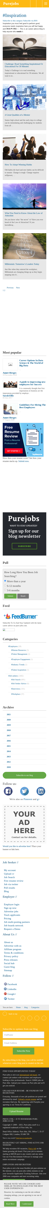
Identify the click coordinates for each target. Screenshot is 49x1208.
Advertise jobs (11, 911)
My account (10, 870)
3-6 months (13, 590)
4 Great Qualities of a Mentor (17, 115)
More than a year (16, 581)
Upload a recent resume (27, 1099)
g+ (38, 799)
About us (8, 942)
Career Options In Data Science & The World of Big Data (31, 363)
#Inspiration (14, 15)
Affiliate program (12, 949)
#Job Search (21, 60)
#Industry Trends (18, 665)
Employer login (11, 904)
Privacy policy (11, 956)
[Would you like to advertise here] (24, 824)
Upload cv (9, 873)
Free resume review (13, 880)
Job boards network (13, 925)
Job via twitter (11, 884)
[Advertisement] (24, 321)
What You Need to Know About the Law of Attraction (23, 214)
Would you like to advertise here (16, 846)
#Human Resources (18, 650)
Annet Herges (9, 373)
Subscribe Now (23, 1051)
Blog (6, 891)
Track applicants (12, 915)
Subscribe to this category (13, 21)
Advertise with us (12, 945)
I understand (26, 1204)
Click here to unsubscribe (24, 1138)
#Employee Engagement (20, 659)
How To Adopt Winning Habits (18, 164)
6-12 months (14, 585)
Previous (10, 288)
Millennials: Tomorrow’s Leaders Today (22, 264)
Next (18, 288)
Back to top (12, 1014)
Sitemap (8, 970)
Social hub (9, 963)
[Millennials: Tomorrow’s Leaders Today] (24, 246)
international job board (28, 1075)
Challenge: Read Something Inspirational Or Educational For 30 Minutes (24, 65)
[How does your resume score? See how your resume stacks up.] (23, 440)
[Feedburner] (9, 630)
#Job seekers (13, 676)
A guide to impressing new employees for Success (32, 383)
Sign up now (10, 908)
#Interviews (16, 689)
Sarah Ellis (8, 395)
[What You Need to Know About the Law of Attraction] (24, 196)
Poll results (9, 887)
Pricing (7, 918)
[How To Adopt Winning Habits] (24, 147)
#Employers (13, 646)
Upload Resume (16, 1111)
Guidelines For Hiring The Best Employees (32, 406)
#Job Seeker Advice (19, 684)
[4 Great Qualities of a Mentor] (24, 97)
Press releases (11, 959)
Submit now (23, 461)
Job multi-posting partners (17, 922)
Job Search (9, 877)
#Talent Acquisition (19, 670)
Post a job (32, 1149)
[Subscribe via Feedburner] (20, 616)
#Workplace (16, 694)
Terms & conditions (14, 952)
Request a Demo (12, 929)
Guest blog (9, 966)
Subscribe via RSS (30, 21)
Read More (10, 1204)
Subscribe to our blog (24, 775)
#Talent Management (19, 654)
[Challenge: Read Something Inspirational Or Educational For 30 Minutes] (24, 47)
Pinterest (28, 799)
